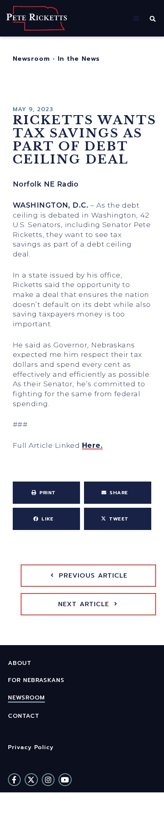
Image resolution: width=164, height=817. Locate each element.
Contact (23, 716)
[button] (136, 18)
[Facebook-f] (14, 779)
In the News (79, 59)
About (19, 663)
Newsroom (31, 59)
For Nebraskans (36, 680)
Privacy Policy (31, 747)
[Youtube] (65, 779)
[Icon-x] (31, 779)
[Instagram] (48, 779)
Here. (92, 445)
